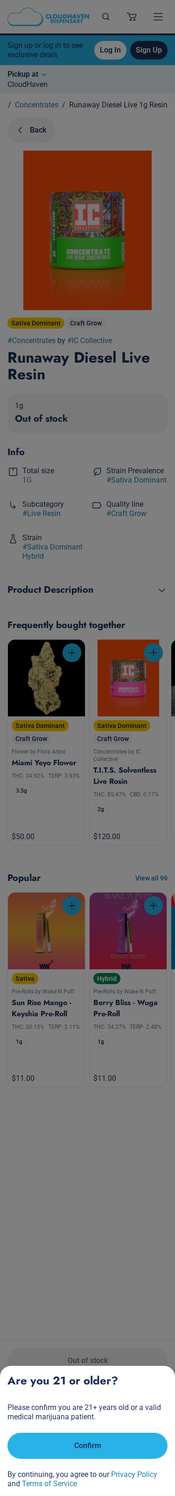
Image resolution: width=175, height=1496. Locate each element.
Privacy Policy (134, 1474)
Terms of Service (49, 1483)
